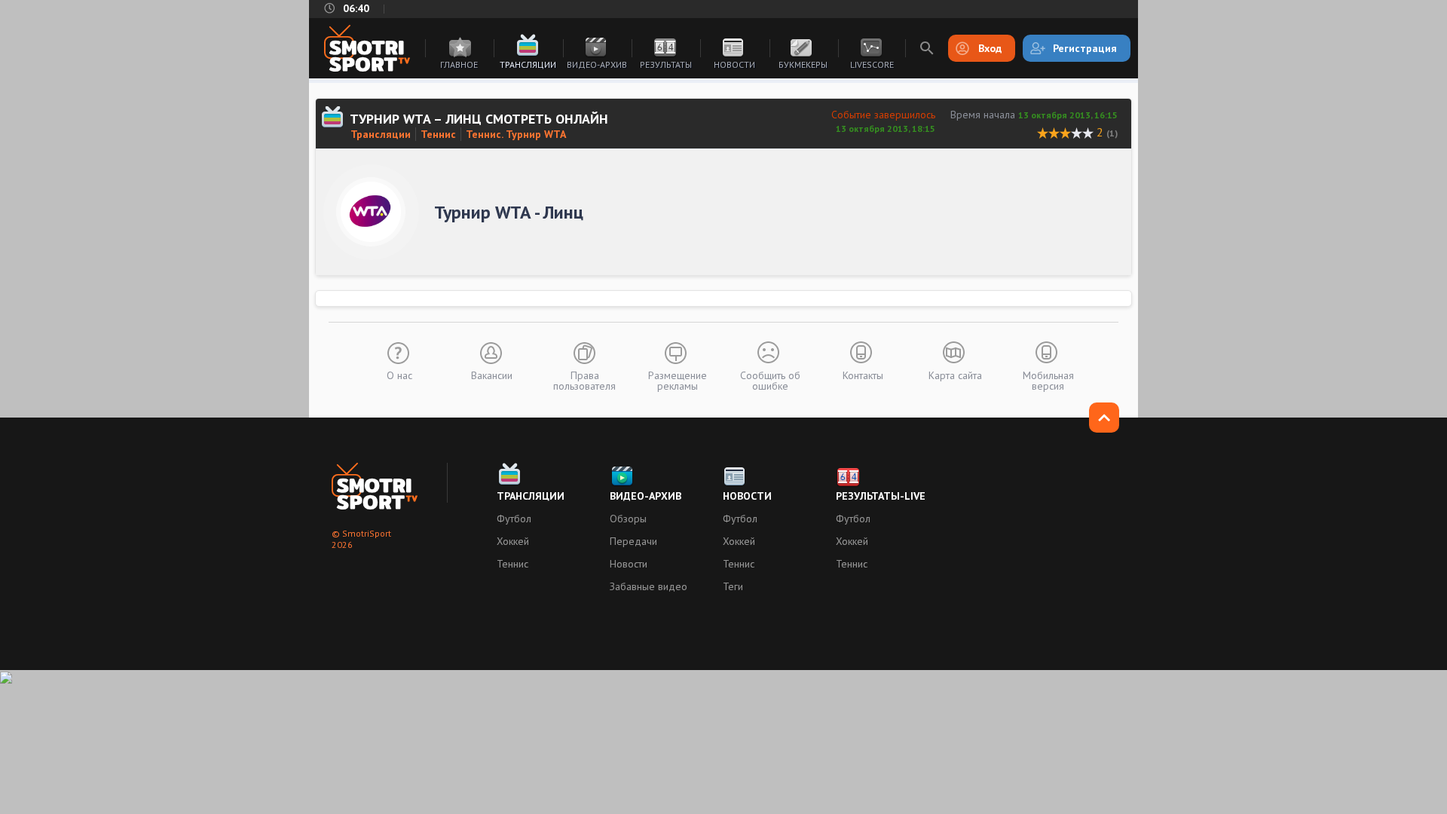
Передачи (633, 541)
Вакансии (491, 375)
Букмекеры (803, 64)
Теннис (438, 134)
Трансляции (528, 64)
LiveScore (872, 64)
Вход (990, 48)
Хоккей (513, 541)
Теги (733, 586)
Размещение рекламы (677, 380)
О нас (399, 375)
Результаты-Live (880, 496)
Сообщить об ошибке (770, 380)
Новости (734, 64)
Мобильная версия (1048, 380)
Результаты (666, 64)
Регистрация (1085, 48)
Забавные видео (648, 586)
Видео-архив (597, 64)
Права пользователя (584, 380)
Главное (459, 64)
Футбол (514, 518)
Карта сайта (955, 375)
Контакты (863, 375)
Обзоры (628, 518)
